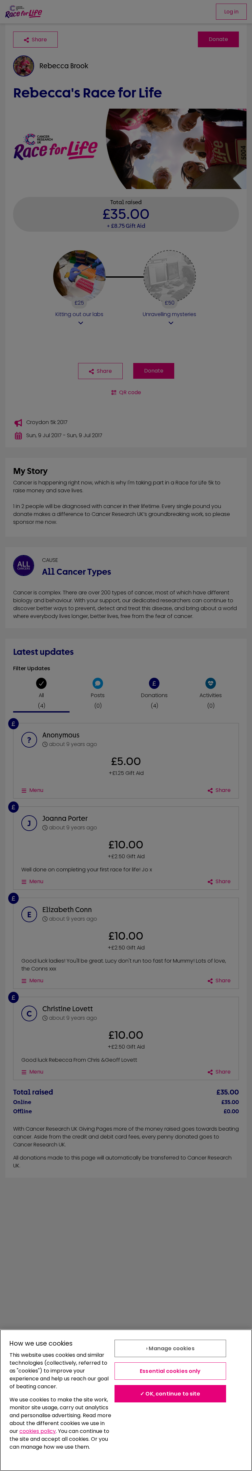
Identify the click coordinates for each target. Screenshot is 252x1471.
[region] (126, 1400)
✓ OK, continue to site (170, 1393)
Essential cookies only (170, 1371)
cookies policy (37, 1431)
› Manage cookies (170, 1348)
